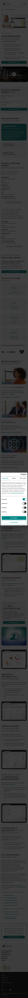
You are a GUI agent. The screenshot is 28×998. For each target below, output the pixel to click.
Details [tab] (14, 478)
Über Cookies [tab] (23, 478)
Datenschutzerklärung (17, 493)
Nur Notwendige (14, 522)
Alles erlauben (14, 517)
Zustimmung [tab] (5, 478)
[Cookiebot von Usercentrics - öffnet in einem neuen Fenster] (20, 474)
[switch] (24, 503)
